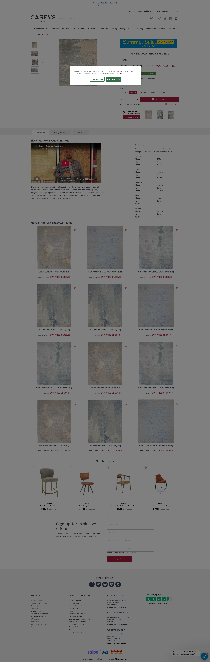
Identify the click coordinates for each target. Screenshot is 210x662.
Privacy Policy (119, 73)
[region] (105, 75)
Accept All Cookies (113, 79)
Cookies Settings (97, 79)
